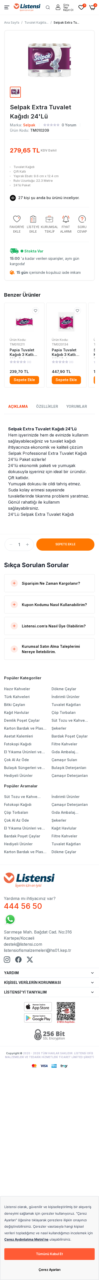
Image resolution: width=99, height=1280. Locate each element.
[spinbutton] (19, 544)
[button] (11, 544)
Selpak (29, 125)
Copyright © (14, 1053)
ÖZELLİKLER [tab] (47, 406)
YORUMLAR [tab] (76, 406)
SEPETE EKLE (65, 544)
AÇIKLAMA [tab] (18, 406)
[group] (17, 224)
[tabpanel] (49, 471)
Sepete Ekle (24, 380)
